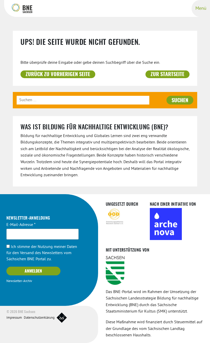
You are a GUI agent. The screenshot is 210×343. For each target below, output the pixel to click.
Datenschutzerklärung (39, 318)
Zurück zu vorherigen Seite (58, 74)
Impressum (14, 318)
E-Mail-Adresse (21, 224)
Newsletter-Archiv (19, 281)
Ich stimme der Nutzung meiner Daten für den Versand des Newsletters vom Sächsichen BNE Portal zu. (41, 253)
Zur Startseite (167, 74)
